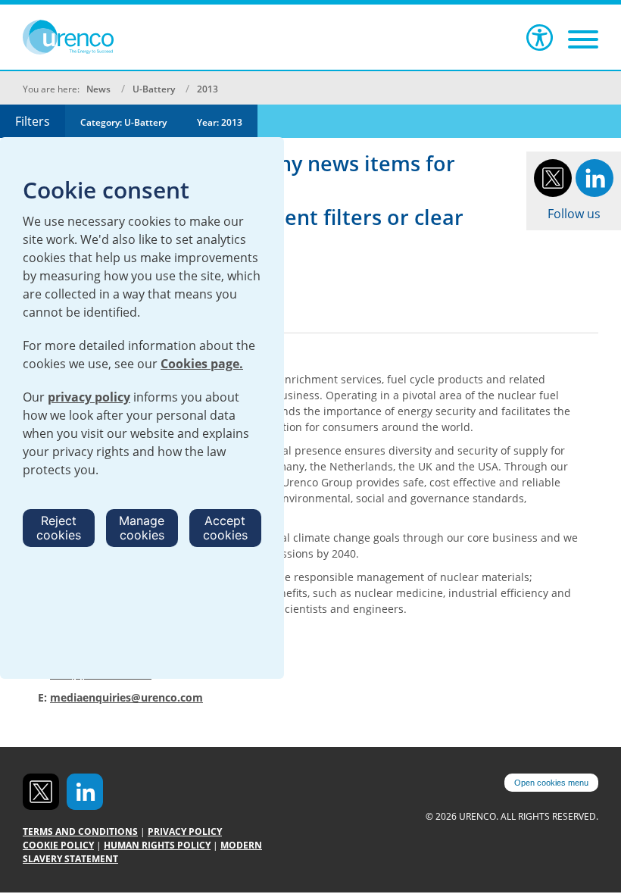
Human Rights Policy (157, 845)
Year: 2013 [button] (219, 122)
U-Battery (154, 89)
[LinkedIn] (594, 176)
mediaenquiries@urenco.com (126, 697)
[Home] (90, 37)
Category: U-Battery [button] (123, 122)
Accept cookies (225, 527)
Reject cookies (58, 527)
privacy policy (89, 397)
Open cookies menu (551, 782)
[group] (123, 121)
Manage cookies (141, 527)
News (98, 89)
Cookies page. (202, 363)
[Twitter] (552, 176)
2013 (207, 89)
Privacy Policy (185, 831)
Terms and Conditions (80, 831)
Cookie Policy (58, 845)
